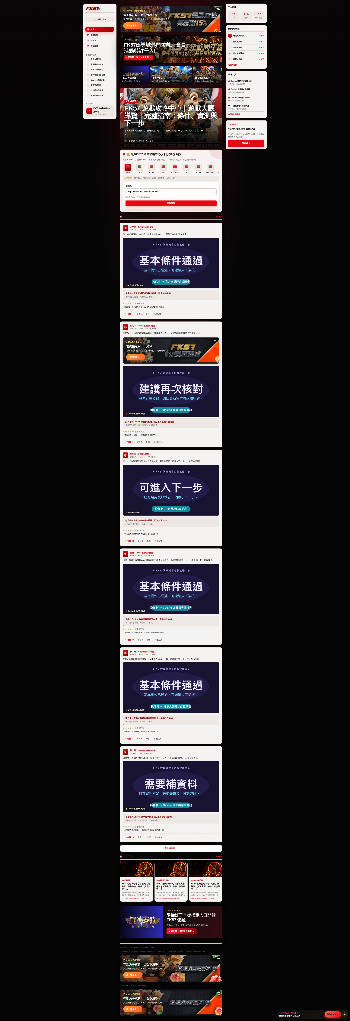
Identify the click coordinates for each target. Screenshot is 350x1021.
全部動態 (219, 216)
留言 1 (140, 640)
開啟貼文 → (159, 314)
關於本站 (123, 947)
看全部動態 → (171, 848)
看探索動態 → (234, 65)
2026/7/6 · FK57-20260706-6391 (142, 556)
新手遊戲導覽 (95, 85)
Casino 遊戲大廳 (96, 80)
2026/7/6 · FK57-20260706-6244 (142, 457)
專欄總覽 (219, 856)
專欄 (145, 947)
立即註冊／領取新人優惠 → (181, 931)
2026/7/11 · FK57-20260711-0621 (142, 753)
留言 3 (139, 442)
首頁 (90, 29)
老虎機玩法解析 (95, 64)
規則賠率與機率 (95, 90)
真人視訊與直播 (95, 96)
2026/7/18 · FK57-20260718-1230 (143, 230)
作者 (130, 947)
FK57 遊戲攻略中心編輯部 (134, 141)
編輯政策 (137, 947)
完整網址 (129, 186)
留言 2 (140, 541)
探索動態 (92, 35)
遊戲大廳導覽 (95, 59)
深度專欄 (92, 46)
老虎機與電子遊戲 (96, 75)
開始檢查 (246, 143)
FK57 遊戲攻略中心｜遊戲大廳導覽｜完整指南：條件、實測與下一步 (170, 115)
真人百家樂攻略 (95, 70)
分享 (148, 314)
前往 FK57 (333, 1014)
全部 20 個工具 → (235, 114)
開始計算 (171, 203)
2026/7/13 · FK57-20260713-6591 (143, 655)
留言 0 (139, 314)
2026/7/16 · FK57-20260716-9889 (143, 329)
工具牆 (91, 40)
